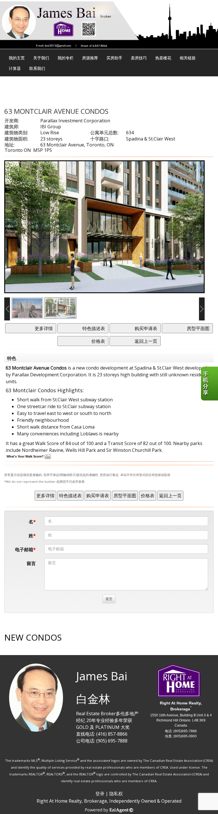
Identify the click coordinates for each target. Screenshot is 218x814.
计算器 (15, 68)
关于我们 (41, 57)
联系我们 (37, 68)
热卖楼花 (163, 57)
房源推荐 (90, 57)
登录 (99, 793)
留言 (31, 563)
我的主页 (17, 57)
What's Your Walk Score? (26, 456)
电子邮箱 (24, 549)
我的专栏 (66, 57)
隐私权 (116, 793)
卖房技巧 (139, 57)
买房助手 (114, 57)
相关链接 (188, 57)
